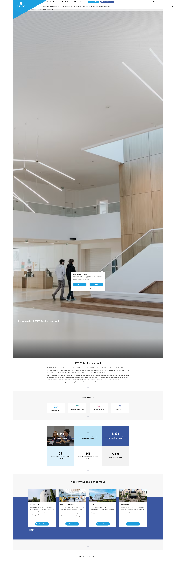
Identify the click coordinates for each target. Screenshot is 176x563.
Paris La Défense (67, 2)
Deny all (96, 284)
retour (32, 9)
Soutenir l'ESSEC (93, 2)
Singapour (82, 2)
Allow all (80, 284)
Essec (37, 9)
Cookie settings (88, 288)
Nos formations (41, 524)
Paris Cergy (56, 2)
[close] (102, 272)
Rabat (75, 2)
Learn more (75, 280)
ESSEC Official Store (107, 2)
